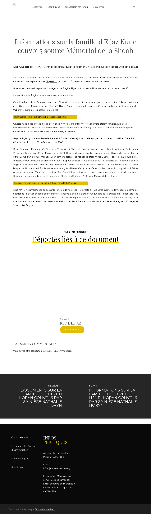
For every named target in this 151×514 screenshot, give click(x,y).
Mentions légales (20, 458)
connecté (36, 351)
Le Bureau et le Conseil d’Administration (23, 448)
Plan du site (17, 467)
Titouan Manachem (45, 509)
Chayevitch (51, 81)
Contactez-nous (19, 437)
